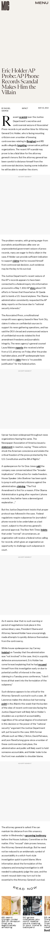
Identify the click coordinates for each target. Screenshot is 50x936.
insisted (6, 652)
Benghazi (31, 141)
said (38, 466)
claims (16, 261)
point (4, 704)
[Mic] (5, 6)
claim (18, 360)
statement (7, 447)
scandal (23, 117)
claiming (21, 486)
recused (42, 664)
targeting (22, 145)
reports (19, 347)
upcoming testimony (35, 835)
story (32, 288)
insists (44, 530)
